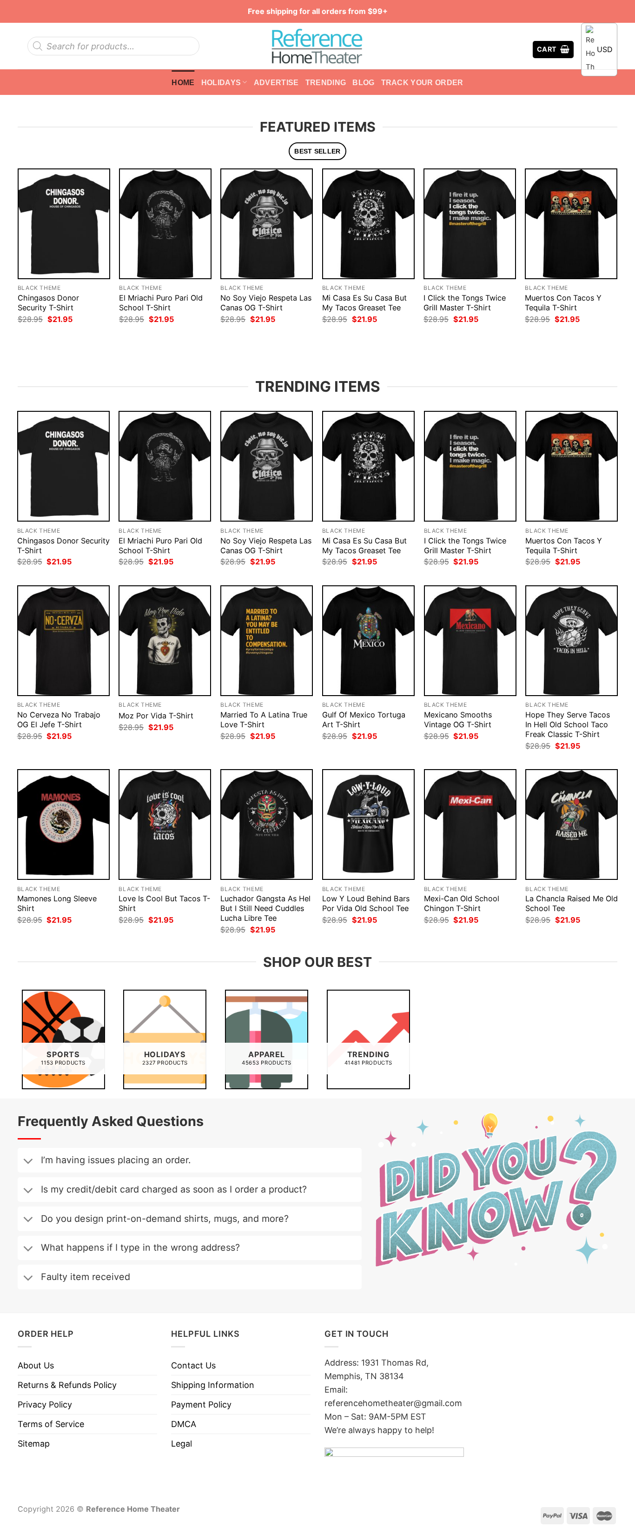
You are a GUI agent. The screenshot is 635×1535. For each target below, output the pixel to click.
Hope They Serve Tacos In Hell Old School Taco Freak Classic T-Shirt (567, 724)
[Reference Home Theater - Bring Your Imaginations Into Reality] (317, 46)
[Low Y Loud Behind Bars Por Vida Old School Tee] (368, 824)
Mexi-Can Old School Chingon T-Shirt (461, 903)
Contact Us (193, 1365)
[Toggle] (28, 1162)
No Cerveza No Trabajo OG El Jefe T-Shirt (58, 719)
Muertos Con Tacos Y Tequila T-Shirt (563, 302)
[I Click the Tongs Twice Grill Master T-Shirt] (469, 223)
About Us (36, 1365)
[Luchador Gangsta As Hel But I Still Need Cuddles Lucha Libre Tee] (266, 824)
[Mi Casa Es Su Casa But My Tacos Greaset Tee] (368, 223)
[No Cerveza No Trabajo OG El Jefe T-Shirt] (63, 640)
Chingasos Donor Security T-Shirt (48, 302)
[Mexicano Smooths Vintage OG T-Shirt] (470, 640)
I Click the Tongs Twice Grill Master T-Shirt (464, 302)
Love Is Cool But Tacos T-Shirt (164, 903)
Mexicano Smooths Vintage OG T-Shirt (458, 719)
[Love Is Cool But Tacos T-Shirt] (164, 824)
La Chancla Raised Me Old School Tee (571, 903)
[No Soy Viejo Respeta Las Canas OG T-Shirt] (266, 223)
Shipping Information (212, 1385)
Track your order (422, 82)
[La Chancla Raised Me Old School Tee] (571, 824)
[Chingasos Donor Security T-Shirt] (64, 223)
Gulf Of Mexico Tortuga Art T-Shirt (363, 719)
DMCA (183, 1424)
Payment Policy (201, 1404)
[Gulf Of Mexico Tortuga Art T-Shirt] (368, 640)
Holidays (221, 82)
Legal (181, 1443)
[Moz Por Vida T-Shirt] (164, 640)
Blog (363, 82)
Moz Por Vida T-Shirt (156, 715)
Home (183, 82)
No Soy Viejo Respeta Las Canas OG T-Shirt (265, 302)
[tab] (318, 151)
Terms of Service (51, 1424)
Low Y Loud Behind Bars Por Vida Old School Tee (366, 903)
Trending (325, 82)
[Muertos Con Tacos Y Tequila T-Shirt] (571, 223)
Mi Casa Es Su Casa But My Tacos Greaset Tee (364, 302)
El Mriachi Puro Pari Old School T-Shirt (161, 302)
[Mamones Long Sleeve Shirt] (63, 824)
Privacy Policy (45, 1404)
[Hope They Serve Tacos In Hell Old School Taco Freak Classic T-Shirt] (571, 640)
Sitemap (34, 1443)
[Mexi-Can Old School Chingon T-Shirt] (470, 824)
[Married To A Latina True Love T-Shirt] (266, 640)
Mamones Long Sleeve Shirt (57, 903)
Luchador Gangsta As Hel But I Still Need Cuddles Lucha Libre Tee (265, 908)
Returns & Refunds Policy (67, 1385)
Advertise (276, 82)
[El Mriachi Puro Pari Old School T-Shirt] (165, 223)
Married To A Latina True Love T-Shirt (263, 719)
